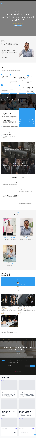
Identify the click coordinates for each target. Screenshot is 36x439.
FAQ (31, 3)
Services (27, 3)
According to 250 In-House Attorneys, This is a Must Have (25, 307)
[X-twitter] (27, 362)
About (24, 3)
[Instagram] (26, 362)
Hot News (15, 428)
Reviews (29, 3)
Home (22, 3)
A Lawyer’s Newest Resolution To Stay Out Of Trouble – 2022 (8, 307)
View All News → (33, 377)
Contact (34, 3)
